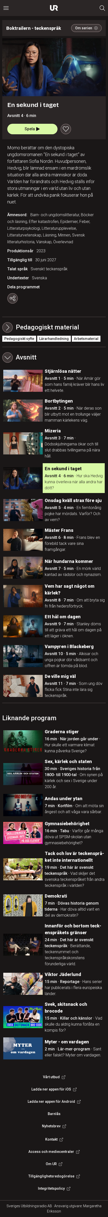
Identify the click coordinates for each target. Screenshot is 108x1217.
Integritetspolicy (51, 1188)
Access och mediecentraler (51, 1152)
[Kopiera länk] (12, 298)
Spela (30, 129)
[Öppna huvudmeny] (6, 8)
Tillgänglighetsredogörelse (51, 1176)
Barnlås (54, 1114)
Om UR (51, 1164)
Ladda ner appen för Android (51, 1102)
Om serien (83, 28)
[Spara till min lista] (66, 129)
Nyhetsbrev (51, 1126)
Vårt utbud (51, 1077)
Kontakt (51, 1139)
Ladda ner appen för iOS (51, 1089)
